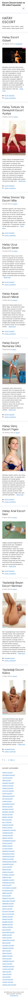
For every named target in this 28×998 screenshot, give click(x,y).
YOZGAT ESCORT (7, 982)
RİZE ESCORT (6, 943)
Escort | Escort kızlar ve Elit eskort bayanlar (13, 4)
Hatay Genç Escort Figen (10, 427)
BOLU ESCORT (7, 822)
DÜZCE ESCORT (7, 843)
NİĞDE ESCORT (7, 935)
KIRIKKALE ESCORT (8, 898)
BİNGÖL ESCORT (7, 817)
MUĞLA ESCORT (7, 927)
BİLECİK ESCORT (7, 814)
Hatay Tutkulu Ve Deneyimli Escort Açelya (13, 110)
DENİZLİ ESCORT (7, 838)
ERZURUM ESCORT (8, 854)
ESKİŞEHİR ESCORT (8, 856)
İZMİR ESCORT (7, 877)
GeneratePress (14, 995)
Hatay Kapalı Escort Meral (10, 295)
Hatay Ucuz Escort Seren (10, 246)
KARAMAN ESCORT (8, 882)
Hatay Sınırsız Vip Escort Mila (13, 199)
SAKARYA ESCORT (8, 945)
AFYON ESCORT (7, 778)
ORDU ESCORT (7, 937)
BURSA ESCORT (7, 827)
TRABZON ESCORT (8, 966)
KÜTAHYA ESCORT (8, 911)
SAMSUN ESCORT (8, 948)
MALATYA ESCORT (8, 914)
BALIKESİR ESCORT (8, 804)
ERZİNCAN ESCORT (8, 851)
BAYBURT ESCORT (8, 812)
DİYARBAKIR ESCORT (9, 841)
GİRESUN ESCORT (8, 859)
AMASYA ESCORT (8, 786)
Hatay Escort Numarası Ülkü (11, 344)
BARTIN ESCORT (7, 806)
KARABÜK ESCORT (8, 880)
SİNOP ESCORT (7, 953)
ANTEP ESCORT (7, 793)
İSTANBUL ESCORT (8, 875)
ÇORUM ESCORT (7, 835)
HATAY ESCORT (9, 95)
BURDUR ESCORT (8, 825)
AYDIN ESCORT (7, 801)
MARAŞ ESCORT (7, 919)
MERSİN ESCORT (7, 924)
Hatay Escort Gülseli (10, 39)
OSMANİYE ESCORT (8, 940)
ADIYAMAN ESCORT (8, 775)
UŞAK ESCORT (7, 974)
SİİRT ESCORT (6, 951)
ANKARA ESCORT (8, 788)
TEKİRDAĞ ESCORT (8, 961)
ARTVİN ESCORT (7, 799)
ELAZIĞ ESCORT (7, 848)
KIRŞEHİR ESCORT (8, 903)
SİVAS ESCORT (7, 958)
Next (12, 760)
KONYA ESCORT (7, 909)
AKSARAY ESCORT (8, 783)
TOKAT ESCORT (7, 964)
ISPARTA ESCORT (7, 872)
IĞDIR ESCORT (6, 869)
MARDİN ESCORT (7, 922)
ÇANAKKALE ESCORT (9, 830)
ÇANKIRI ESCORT (7, 833)
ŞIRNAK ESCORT (7, 956)
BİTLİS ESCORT (7, 820)
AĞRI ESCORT (6, 780)
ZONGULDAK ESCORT (9, 985)
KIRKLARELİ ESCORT (8, 901)
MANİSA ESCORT (7, 916)
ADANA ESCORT (7, 772)
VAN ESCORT (6, 977)
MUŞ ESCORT (6, 930)
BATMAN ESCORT (8, 809)
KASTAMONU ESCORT (9, 888)
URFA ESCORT (6, 971)
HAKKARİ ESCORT (8, 864)
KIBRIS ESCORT (7, 893)
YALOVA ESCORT (7, 979)
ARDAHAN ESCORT (8, 796)
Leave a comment (10, 98)
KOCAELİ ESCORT (8, 906)
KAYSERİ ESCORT (7, 890)
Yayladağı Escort (9, 658)
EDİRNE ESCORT (7, 846)
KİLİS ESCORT (6, 896)
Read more (22, 181)
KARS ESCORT (7, 885)
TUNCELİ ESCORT (8, 969)
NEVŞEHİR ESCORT (8, 932)
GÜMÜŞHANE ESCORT (9, 861)
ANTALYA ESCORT (8, 791)
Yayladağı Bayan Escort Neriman (12, 584)
